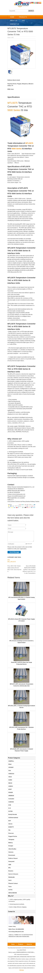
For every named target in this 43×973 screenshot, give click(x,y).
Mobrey (10, 842)
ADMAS (10, 786)
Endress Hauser (13, 858)
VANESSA (11, 773)
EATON (10, 811)
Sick (9, 770)
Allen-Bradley (12, 849)
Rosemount (11, 855)
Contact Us (14, 24)
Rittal (9, 764)
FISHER (10, 792)
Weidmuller (11, 877)
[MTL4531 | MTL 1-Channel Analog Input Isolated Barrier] (21, 704)
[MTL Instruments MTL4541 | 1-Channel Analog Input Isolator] (21, 595)
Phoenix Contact (13, 883)
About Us (13, 20)
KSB (9, 805)
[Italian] (35, 2)
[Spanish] (40, 2)
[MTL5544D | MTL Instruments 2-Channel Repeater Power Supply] (21, 747)
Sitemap (21, 970)
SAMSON (11, 802)
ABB (9, 864)
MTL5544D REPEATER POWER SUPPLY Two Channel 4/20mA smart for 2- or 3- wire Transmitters (29, 569)
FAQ (23, 20)
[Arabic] (19, 2)
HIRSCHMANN (12, 893)
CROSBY (11, 767)
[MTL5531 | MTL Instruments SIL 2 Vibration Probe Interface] (21, 725)
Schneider (11, 798)
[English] (27, 2)
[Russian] (17, 2)
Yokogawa (11, 839)
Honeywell (11, 861)
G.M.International (13, 817)
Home (12, 17)
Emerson (11, 833)
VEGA (10, 777)
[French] (29, 2)
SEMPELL (11, 761)
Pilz (9, 830)
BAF (9, 820)
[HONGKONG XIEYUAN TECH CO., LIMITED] (21, 6)
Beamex (10, 871)
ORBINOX (11, 795)
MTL (13, 37)
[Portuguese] (37, 2)
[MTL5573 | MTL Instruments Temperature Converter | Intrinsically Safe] (21, 682)
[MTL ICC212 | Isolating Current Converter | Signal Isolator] (21, 639)
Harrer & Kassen (13, 874)
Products (23, 17)
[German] (32, 2)
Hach (9, 880)
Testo (10, 886)
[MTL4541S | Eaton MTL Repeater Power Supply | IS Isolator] (21, 617)
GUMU (10, 780)
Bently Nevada (12, 814)
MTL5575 (13, 102)
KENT (10, 789)
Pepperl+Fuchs (12, 836)
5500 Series (14, 110)
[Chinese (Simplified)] (22, 2)
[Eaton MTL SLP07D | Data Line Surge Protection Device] (21, 660)
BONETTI (11, 827)
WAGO (10, 783)
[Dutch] (24, 2)
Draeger (10, 846)
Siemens (10, 852)
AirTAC (10, 889)
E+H (9, 808)
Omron (10, 824)
